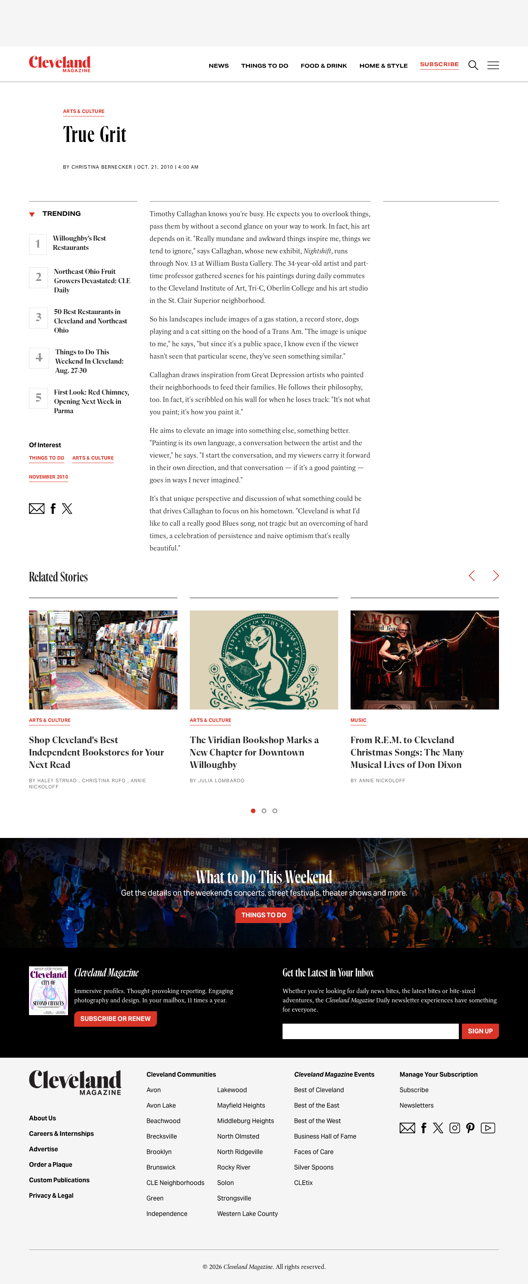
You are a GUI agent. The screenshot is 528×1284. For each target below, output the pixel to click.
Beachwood (163, 1121)
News (219, 65)
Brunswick (160, 1167)
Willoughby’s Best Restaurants (79, 243)
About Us (42, 1118)
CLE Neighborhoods (175, 1183)
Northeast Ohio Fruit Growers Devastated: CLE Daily (92, 281)
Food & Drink (324, 65)
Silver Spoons (314, 1167)
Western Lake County (247, 1214)
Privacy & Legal (51, 1196)
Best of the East (316, 1105)
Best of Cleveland (319, 1090)
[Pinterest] (470, 1128)
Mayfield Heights (241, 1105)
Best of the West (317, 1121)
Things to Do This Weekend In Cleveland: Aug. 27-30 (89, 361)
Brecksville (161, 1136)
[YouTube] (488, 1128)
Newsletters (417, 1105)
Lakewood (232, 1090)
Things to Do (264, 65)
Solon (225, 1183)
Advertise (43, 1149)
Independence (166, 1214)
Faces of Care (314, 1152)
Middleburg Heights (245, 1121)
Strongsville (234, 1198)
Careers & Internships (61, 1134)
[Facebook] (423, 1128)
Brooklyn (159, 1152)
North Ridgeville (240, 1152)
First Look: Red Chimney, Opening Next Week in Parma (91, 402)
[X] (438, 1128)
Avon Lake (161, 1105)
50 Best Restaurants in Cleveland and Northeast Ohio (90, 321)
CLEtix (303, 1183)
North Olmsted (238, 1136)
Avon (153, 1090)
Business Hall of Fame (325, 1136)
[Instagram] (455, 1128)
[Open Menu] (493, 66)
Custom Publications (59, 1180)
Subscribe (439, 64)
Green (155, 1198)
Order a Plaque (50, 1165)
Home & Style (383, 65)
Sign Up (480, 1031)
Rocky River (233, 1167)
